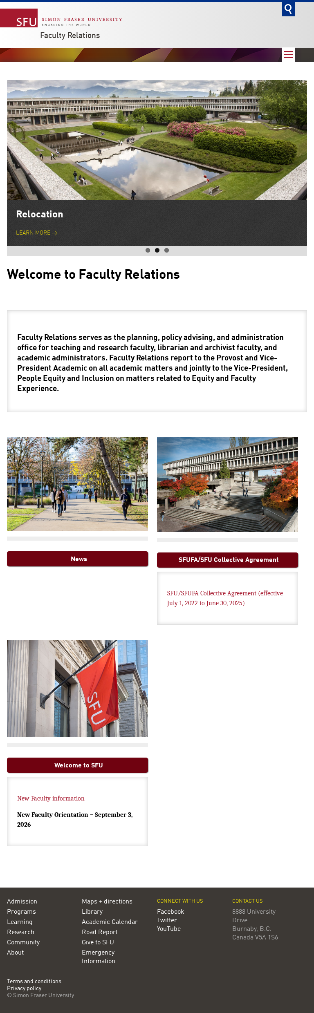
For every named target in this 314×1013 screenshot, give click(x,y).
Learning (20, 922)
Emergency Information (98, 957)
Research (20, 932)
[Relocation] (157, 140)
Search (288, 9)
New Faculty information (51, 798)
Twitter (167, 920)
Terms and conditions (34, 981)
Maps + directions (107, 902)
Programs (21, 912)
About (15, 953)
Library (92, 912)
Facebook (170, 912)
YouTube (169, 929)
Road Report (100, 932)
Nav (288, 54)
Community (23, 942)
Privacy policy (24, 988)
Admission (22, 902)
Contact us (247, 901)
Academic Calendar (110, 922)
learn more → (37, 233)
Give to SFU (98, 942)
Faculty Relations (70, 36)
